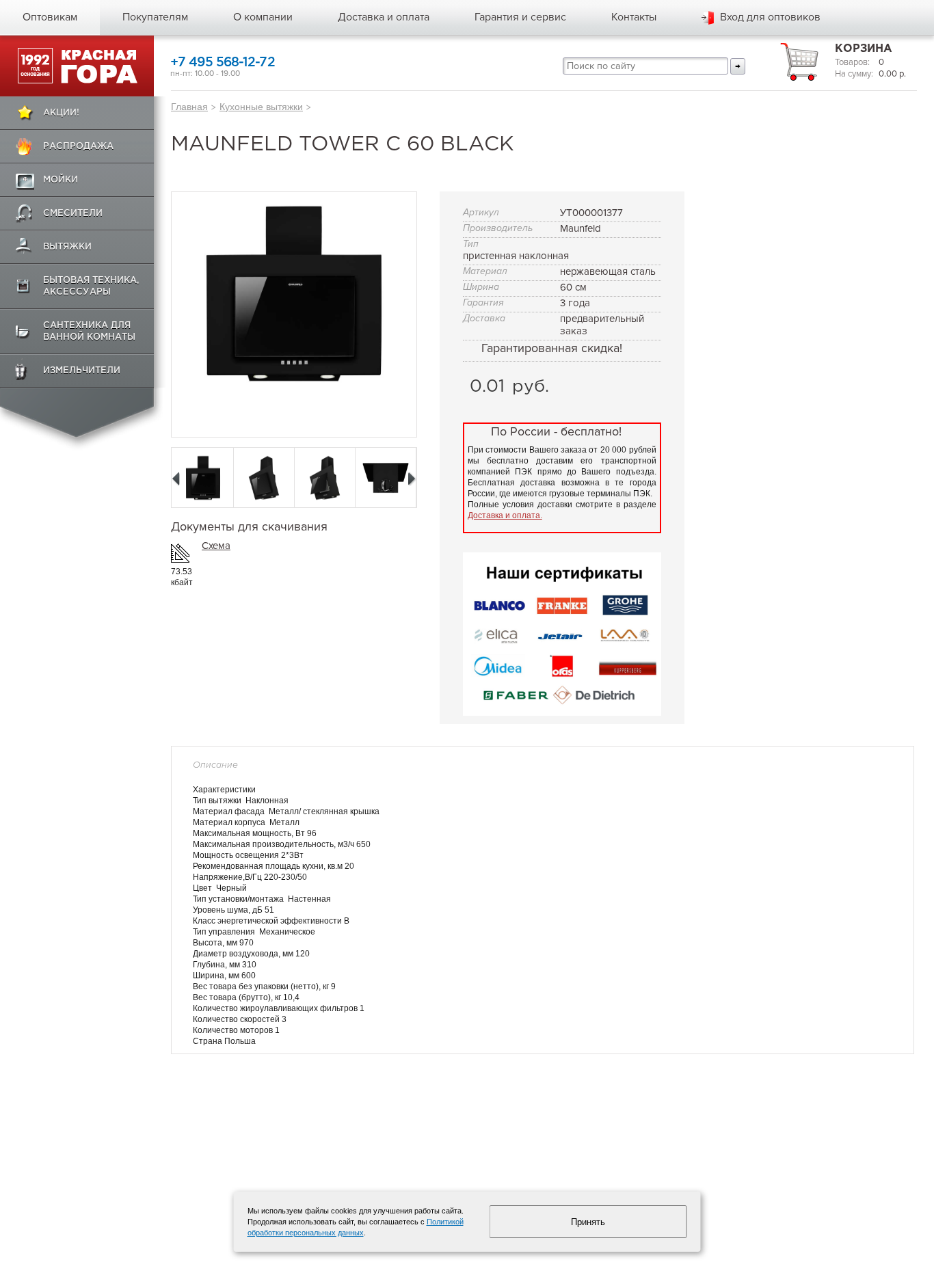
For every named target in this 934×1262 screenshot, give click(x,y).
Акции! (61, 113)
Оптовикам (50, 17)
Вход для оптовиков (770, 17)
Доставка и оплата (383, 17)
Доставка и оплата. (505, 515)
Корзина (863, 49)
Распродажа (78, 146)
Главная (189, 106)
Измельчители (81, 371)
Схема (216, 545)
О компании (263, 17)
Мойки (60, 180)
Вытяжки (67, 247)
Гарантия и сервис (520, 17)
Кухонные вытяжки (261, 106)
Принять (588, 1222)
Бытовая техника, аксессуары (91, 286)
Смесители (73, 213)
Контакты (633, 17)
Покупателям (155, 17)
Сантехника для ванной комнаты (89, 331)
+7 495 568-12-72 (222, 62)
